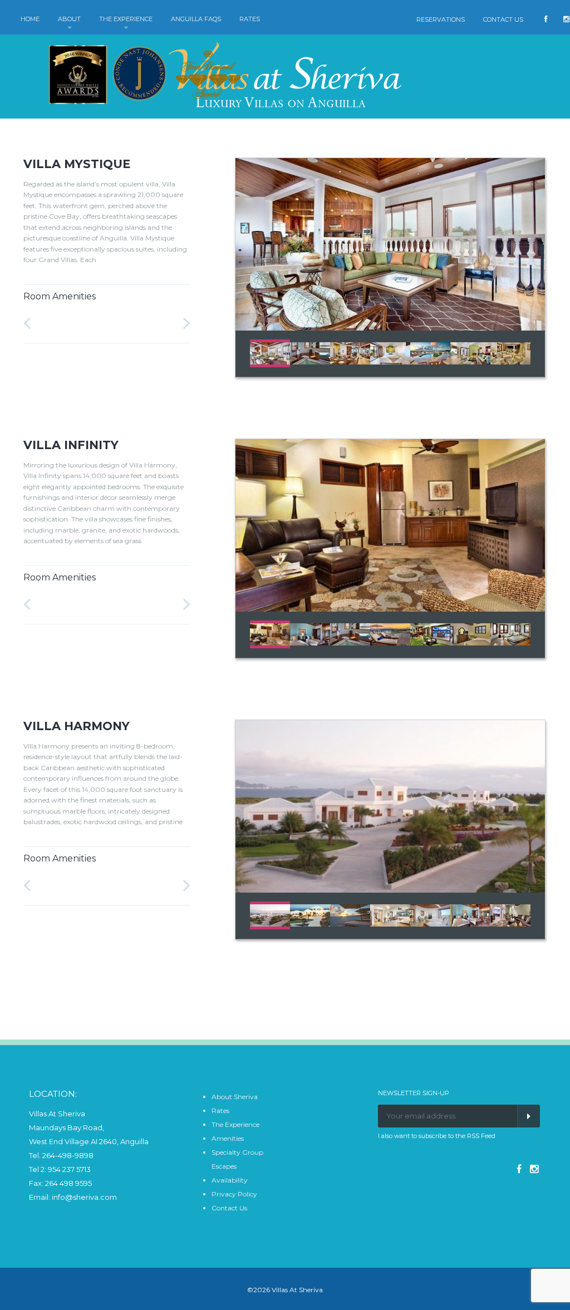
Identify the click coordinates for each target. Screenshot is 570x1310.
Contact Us (229, 1208)
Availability (230, 1180)
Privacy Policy (234, 1194)
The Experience (235, 1124)
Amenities (228, 1138)
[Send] (528, 1116)
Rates (220, 1110)
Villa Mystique (76, 164)
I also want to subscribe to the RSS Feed (436, 1136)
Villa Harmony (76, 726)
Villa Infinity (71, 445)
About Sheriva (235, 1096)
